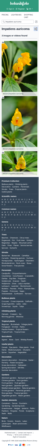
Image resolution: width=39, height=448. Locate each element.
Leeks (18, 304)
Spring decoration (9, 368)
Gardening (6, 409)
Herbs (4, 350)
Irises (14, 281)
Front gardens (7, 383)
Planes (16, 243)
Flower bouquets (16, 363)
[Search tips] (35, 22)
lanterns (25, 411)
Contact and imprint (24, 436)
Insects (18, 424)
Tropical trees (19, 332)
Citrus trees (24, 236)
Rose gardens (23, 393)
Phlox (20, 286)
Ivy (20, 314)
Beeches (5, 236)
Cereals (4, 348)
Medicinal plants (14, 350)
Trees (11, 187)
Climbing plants (21, 182)
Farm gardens (22, 381)
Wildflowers (6, 429)
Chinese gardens (8, 381)
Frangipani (6, 327)
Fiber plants (24, 348)
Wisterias (19, 317)
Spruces (5, 246)
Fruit (32, 348)
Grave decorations (9, 365)
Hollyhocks (6, 281)
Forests (10, 424)
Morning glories (8, 317)
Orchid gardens (22, 391)
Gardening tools (18, 409)
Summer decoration (9, 371)
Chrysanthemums (19, 271)
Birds (4, 424)
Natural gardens (8, 391)
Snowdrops (6, 307)
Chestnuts (14, 236)
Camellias (25, 253)
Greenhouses (7, 411)
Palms (22, 327)
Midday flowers (27, 340)
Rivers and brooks (20, 427)
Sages (4, 291)
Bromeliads (15, 325)
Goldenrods (6, 279)
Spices (4, 353)
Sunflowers (25, 291)
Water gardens (7, 398)
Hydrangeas (19, 258)
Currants (5, 256)
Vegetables (22, 353)
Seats (14, 416)
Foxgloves (22, 276)
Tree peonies (19, 264)
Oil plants (26, 350)
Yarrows (5, 294)
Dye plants (13, 348)
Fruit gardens (20, 383)
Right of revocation (18, 440)
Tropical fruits (7, 332)
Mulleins (5, 286)
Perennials (25, 185)
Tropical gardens (8, 396)
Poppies (17, 289)
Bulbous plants (7, 182)
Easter (31, 360)
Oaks (4, 243)
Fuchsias (30, 256)
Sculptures (6, 416)
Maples (14, 241)
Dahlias (4, 276)
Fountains (23, 406)
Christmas (23, 360)
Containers (6, 406)
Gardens (15, 185)
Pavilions (11, 414)
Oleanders (30, 258)
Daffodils (28, 302)
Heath (23, 279)
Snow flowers (7, 264)
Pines (9, 243)
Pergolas (20, 414)
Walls (20, 416)
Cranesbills (29, 274)
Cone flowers (18, 274)
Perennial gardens (9, 393)
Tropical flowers (22, 330)
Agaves (4, 340)
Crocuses (5, 302)
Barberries (6, 253)
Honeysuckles (7, 258)
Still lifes (21, 368)
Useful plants (7, 190)
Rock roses (20, 261)
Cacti (17, 340)
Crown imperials (17, 302)
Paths (4, 414)
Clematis (5, 314)
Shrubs (4, 187)
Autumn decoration (9, 360)
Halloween (22, 365)
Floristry (5, 363)
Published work (9, 436)
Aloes (11, 340)
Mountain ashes (25, 241)
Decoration (6, 185)
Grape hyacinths (8, 304)
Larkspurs (6, 284)
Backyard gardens (25, 378)
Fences (14, 406)
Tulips (21, 307)
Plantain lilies (7, 289)
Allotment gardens (9, 378)
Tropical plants (21, 187)
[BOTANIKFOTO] (19, 4)
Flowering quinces (17, 256)
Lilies (24, 304)
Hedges (17, 411)
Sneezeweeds (13, 291)
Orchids (15, 327)
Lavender (15, 284)
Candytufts (6, 271)
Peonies (13, 286)
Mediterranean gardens (11, 388)
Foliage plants (26, 325)
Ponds (27, 414)
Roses (29, 261)
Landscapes (6, 427)
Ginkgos (30, 238)
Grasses (16, 279)
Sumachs (13, 246)
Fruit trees (21, 238)
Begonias (5, 325)
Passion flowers (8, 330)
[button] (34, 30)
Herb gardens (7, 386)
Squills (15, 307)
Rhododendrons (8, 261)
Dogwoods (6, 238)
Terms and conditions (21, 438)
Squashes (12, 353)
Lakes (24, 424)
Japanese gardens (21, 386)
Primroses (26, 289)
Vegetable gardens (24, 396)
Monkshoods (25, 284)
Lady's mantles (24, 281)
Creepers (13, 314)
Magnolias (6, 241)
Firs (13, 238)
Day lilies (12, 276)
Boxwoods (16, 253)
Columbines (6, 274)
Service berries (26, 243)
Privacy (8, 438)
